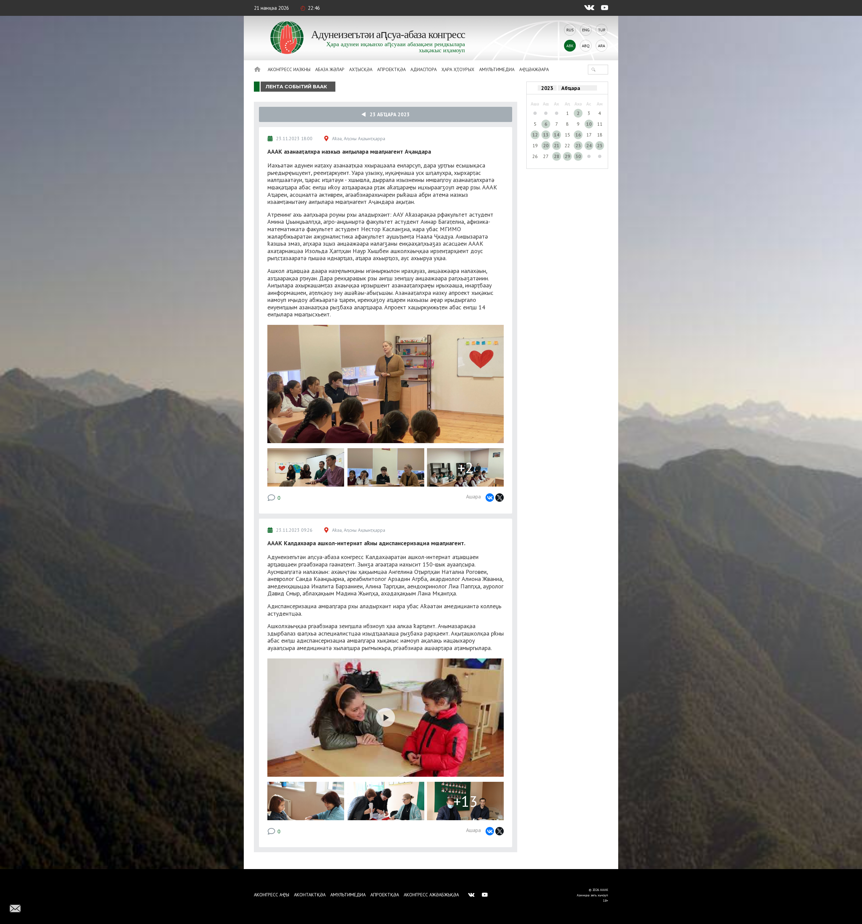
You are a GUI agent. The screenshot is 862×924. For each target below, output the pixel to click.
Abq (586, 45)
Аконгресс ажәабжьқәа (431, 895)
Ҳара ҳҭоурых (457, 69)
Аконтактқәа (310, 895)
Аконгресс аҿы (271, 895)
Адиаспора (423, 69)
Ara (601, 45)
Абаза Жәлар (329, 69)
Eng (586, 29)
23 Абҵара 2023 (388, 114)
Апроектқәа (391, 69)
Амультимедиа (497, 69)
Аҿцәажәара (534, 69)
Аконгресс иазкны (289, 69)
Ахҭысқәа (360, 69)
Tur (601, 29)
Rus (570, 29)
